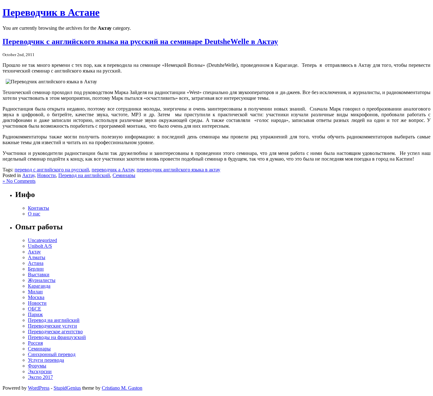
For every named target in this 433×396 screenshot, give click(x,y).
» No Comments (19, 181)
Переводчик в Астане (51, 12)
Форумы (37, 365)
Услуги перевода (46, 360)
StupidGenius (67, 388)
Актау (28, 175)
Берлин (36, 268)
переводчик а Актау (113, 169)
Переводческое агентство (55, 331)
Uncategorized (42, 240)
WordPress (38, 388)
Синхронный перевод (51, 354)
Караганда (39, 286)
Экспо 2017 (40, 377)
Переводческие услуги (52, 326)
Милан (35, 291)
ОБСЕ (34, 308)
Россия (35, 343)
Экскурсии (40, 371)
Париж (35, 314)
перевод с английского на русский (52, 169)
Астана (35, 263)
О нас (34, 213)
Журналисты (41, 280)
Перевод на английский (84, 175)
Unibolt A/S (40, 246)
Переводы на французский (57, 337)
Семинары (124, 175)
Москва (36, 297)
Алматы (36, 257)
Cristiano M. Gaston (122, 388)
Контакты (38, 208)
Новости (46, 175)
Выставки (38, 274)
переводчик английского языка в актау (178, 169)
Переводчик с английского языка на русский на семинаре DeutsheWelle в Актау (140, 41)
